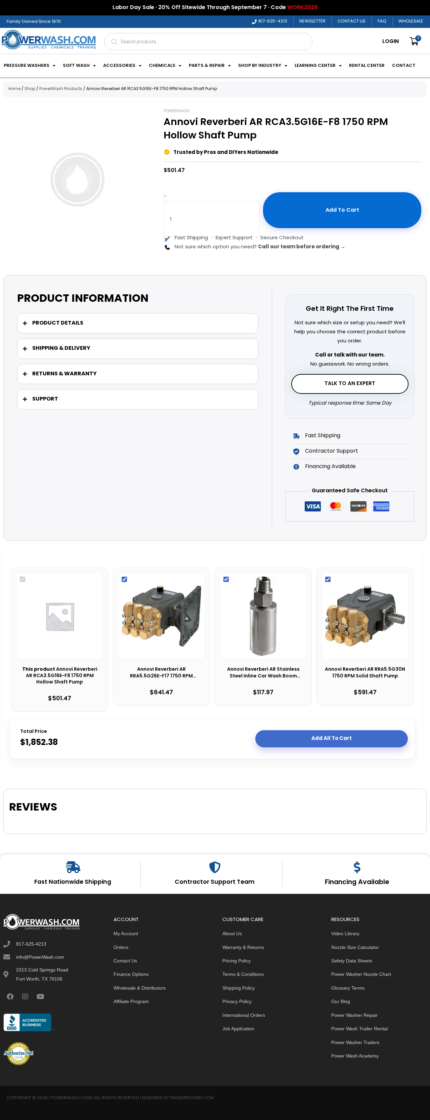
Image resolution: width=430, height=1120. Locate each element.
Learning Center (315, 66)
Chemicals (162, 66)
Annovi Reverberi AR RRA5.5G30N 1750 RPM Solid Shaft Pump (365, 672)
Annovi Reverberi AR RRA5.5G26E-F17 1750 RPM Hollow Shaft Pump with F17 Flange (161, 672)
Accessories (119, 66)
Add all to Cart (331, 738)
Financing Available (357, 882)
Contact (404, 66)
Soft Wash (76, 66)
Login (390, 41)
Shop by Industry (259, 66)
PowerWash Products (60, 89)
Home (14, 89)
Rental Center (367, 66)
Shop (30, 89)
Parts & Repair (207, 66)
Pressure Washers (26, 66)
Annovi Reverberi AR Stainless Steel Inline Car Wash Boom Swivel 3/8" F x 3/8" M (263, 672)
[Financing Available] (357, 867)
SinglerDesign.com (192, 1098)
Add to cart (342, 210)
